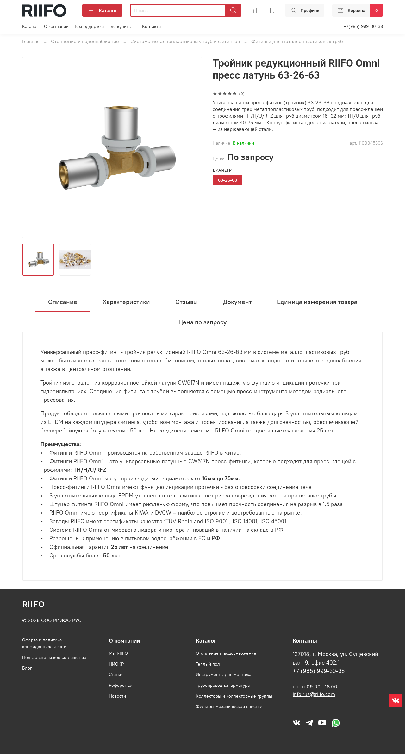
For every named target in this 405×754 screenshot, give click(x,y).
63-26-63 (227, 180)
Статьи (115, 674)
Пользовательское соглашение (54, 657)
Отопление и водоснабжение (85, 41)
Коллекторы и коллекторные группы (234, 696)
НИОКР (116, 664)
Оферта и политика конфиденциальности (44, 643)
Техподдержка (89, 26)
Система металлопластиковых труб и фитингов (185, 41)
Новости (117, 696)
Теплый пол (208, 664)
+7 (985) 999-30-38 (319, 670)
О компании (56, 26)
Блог (27, 668)
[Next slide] (192, 147)
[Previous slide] (32, 147)
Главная (31, 41)
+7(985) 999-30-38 (363, 26)
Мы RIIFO (118, 653)
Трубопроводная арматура (223, 685)
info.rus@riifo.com (314, 694)
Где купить (120, 26)
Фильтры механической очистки (229, 706)
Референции (122, 685)
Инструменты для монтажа (223, 674)
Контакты (151, 26)
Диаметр (222, 170)
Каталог (108, 10)
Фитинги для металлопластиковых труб (297, 41)
